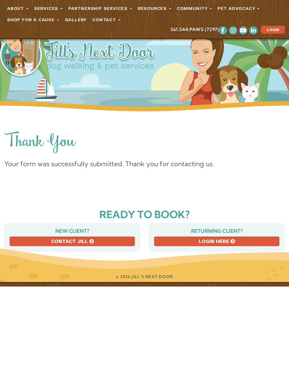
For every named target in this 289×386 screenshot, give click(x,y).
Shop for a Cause (31, 19)
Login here (215, 241)
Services (47, 8)
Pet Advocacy (237, 8)
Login (273, 29)
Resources (153, 8)
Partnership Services (98, 8)
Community (193, 8)
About (16, 8)
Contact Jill (70, 241)
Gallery (76, 19)
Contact (104, 19)
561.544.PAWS (187, 29)
